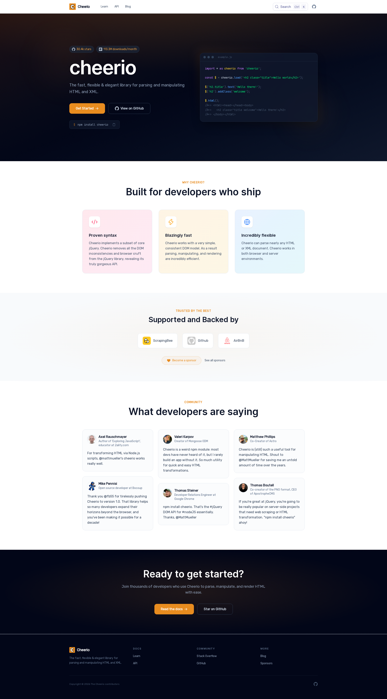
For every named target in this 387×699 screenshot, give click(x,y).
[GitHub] (314, 6)
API (116, 6)
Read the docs (172, 609)
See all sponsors (215, 360)
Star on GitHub (215, 609)
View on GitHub (132, 108)
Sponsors (266, 663)
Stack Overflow (207, 656)
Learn (104, 6)
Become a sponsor (184, 360)
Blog (128, 6)
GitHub (201, 663)
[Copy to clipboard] (113, 124)
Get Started (85, 108)
